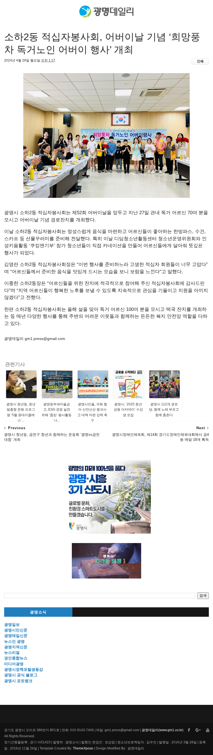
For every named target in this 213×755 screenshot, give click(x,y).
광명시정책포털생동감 (23, 669)
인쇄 (200, 61)
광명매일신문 (15, 635)
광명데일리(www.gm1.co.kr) (162, 730)
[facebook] (189, 730)
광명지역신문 (15, 647)
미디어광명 (14, 664)
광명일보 (12, 624)
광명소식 (38, 612)
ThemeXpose (83, 748)
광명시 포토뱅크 (18, 681)
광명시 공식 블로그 (20, 675)
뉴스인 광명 (14, 641)
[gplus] (198, 730)
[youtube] (207, 730)
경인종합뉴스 (15, 658)
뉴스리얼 (12, 652)
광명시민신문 (15, 630)
